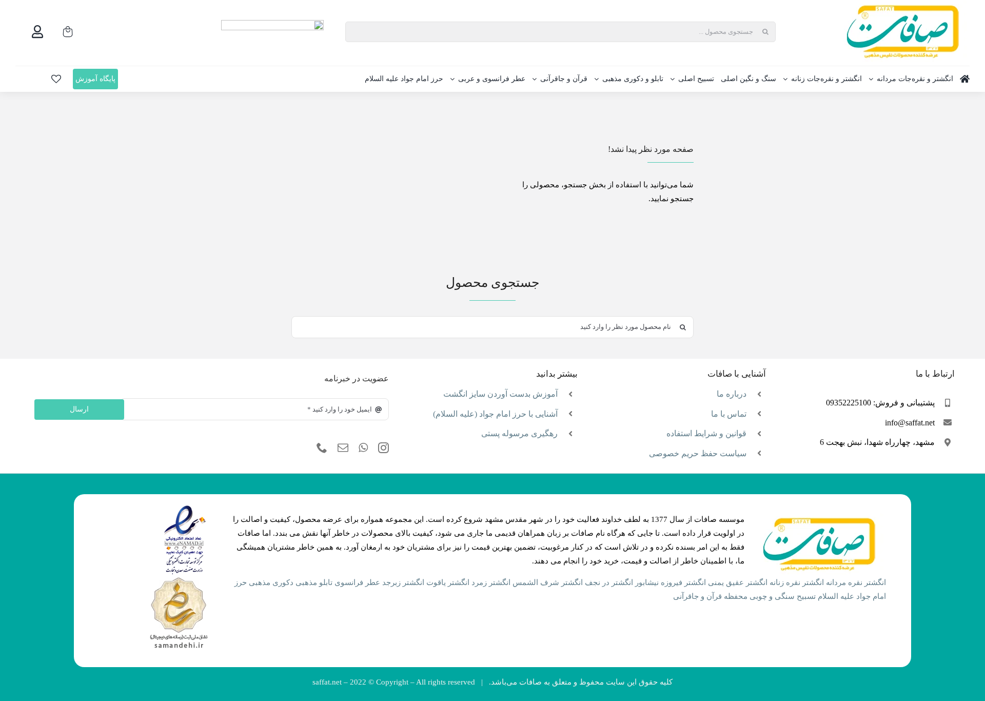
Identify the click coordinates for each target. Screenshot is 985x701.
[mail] (343, 448)
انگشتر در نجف (609, 582)
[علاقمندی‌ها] (56, 79)
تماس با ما (728, 414)
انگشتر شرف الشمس (548, 582)
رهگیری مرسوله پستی (519, 433)
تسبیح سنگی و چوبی (783, 596)
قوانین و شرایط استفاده (706, 433)
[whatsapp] (363, 448)
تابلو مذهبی (314, 582)
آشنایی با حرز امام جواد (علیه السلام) (495, 414)
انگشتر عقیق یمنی (737, 582)
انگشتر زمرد (490, 582)
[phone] (322, 448)
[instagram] (383, 448)
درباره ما (731, 394)
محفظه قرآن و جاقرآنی (710, 596)
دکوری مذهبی (271, 582)
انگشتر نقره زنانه (797, 582)
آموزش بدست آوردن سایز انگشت (500, 394)
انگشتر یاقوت (447, 582)
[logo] (185, 508)
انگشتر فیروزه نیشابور (670, 582)
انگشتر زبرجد (403, 582)
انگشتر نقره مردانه (856, 582)
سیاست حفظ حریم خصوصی (697, 453)
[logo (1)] (178, 578)
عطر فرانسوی (357, 582)
